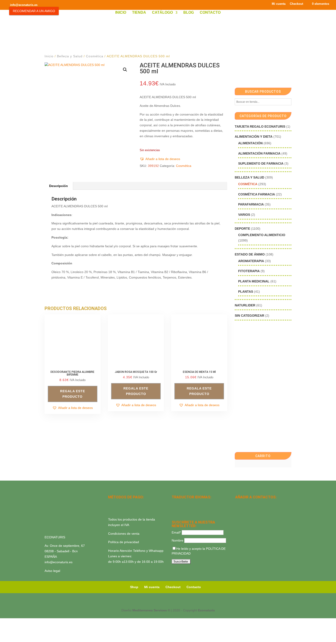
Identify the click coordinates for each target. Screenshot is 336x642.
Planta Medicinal (253, 281)
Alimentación (250, 143)
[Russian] (204, 503)
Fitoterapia (249, 271)
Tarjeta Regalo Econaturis (260, 126)
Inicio (120, 12)
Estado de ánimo (250, 254)
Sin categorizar (249, 315)
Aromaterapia (251, 261)
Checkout (296, 3)
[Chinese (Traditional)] (192, 509)
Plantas (245, 291)
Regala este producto (72, 393)
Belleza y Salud (70, 56)
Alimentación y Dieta (253, 136)
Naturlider (245, 305)
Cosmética (94, 56)
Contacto (210, 12)
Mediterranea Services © (151, 610)
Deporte (242, 228)
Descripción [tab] (58, 186)
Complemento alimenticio (261, 235)
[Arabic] (186, 509)
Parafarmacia (251, 204)
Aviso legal (52, 571)
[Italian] (174, 509)
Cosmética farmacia (256, 194)
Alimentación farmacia (259, 153)
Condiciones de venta (123, 533)
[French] (198, 503)
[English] (180, 503)
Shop (134, 587)
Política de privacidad (123, 542)
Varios (244, 214)
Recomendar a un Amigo (34, 11)
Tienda (139, 12)
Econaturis (206, 610)
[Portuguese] (180, 509)
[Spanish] (174, 503)
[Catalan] (186, 503)
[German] (192, 503)
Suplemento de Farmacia (260, 163)
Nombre (177, 540)
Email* (176, 532)
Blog (188, 12)
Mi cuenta (278, 3)
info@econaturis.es (58, 562)
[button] (125, 70)
